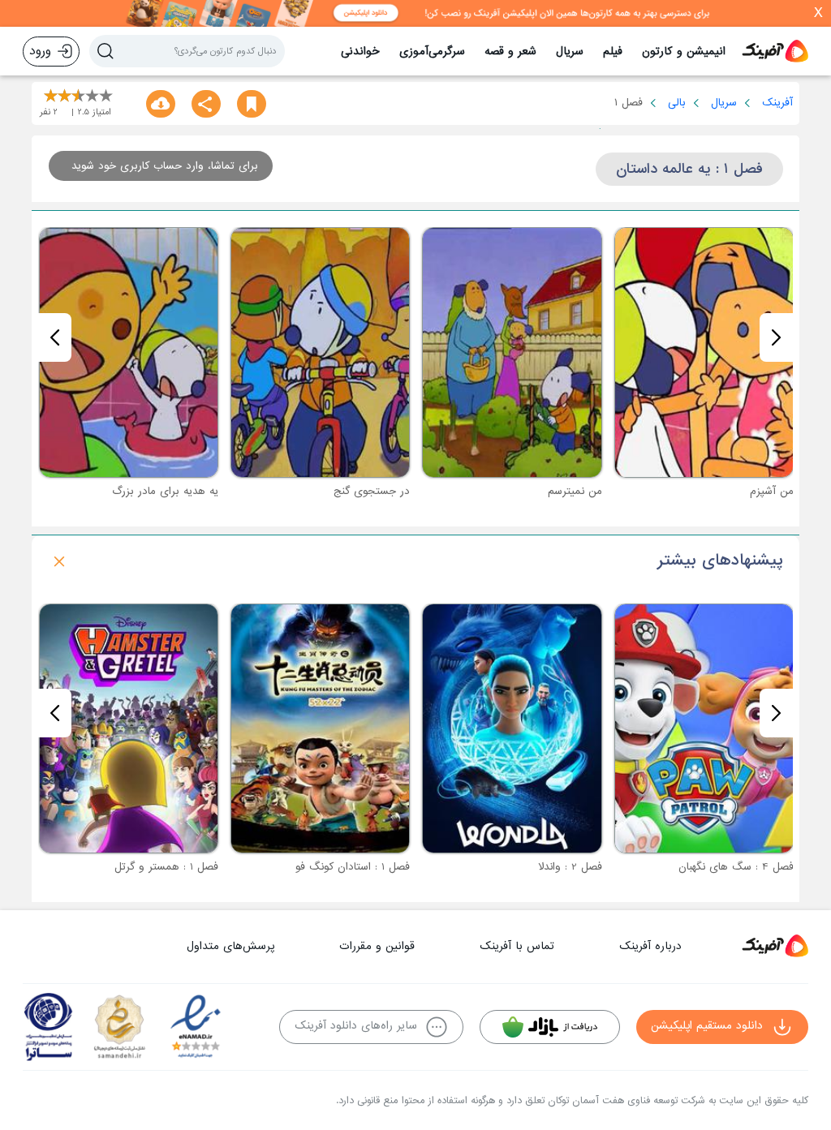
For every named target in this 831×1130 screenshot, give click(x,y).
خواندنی (360, 51)
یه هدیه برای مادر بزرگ (165, 491)
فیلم (612, 51)
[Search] (105, 51)
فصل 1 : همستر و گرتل (166, 866)
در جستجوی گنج (372, 491)
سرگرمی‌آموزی (432, 51)
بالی (677, 102)
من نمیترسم (575, 491)
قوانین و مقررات (377, 946)
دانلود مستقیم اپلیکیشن (707, 1025)
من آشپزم (772, 491)
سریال (569, 51)
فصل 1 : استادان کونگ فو (352, 866)
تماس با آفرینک (517, 946)
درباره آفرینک (650, 946)
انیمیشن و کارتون (684, 51)
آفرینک (777, 102)
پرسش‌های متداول (230, 946)
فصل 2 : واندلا (570, 866)
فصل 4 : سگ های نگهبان (736, 866)
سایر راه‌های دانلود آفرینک (356, 1025)
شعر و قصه (510, 51)
